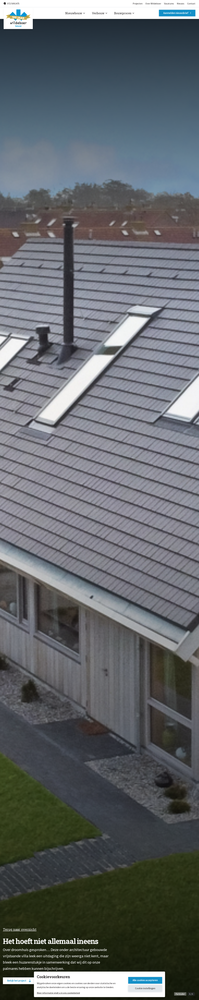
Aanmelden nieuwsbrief (175, 13)
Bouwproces (122, 13)
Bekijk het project (16, 980)
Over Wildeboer (153, 3)
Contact (191, 3)
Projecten (137, 3)
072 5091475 (13, 3)
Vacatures (169, 3)
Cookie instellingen (145, 988)
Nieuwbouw (73, 13)
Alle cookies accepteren (145, 980)
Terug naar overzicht (19, 929)
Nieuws (180, 3)
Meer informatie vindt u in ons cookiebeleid (58, 993)
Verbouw (98, 13)
